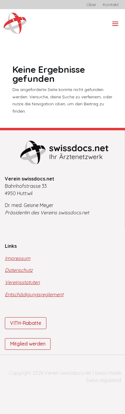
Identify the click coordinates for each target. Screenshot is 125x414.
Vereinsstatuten (22, 282)
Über (91, 4)
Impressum (17, 258)
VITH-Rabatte (25, 323)
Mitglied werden (28, 344)
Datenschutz (19, 270)
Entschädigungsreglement (34, 294)
